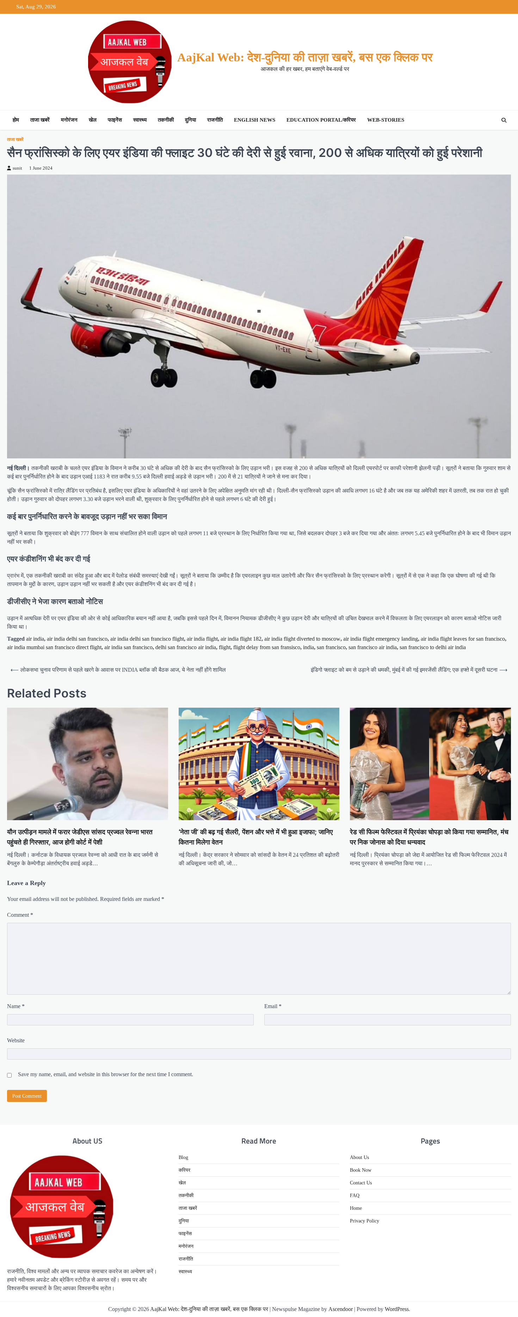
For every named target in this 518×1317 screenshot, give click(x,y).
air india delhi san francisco (77, 639)
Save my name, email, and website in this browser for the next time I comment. (105, 1074)
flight (224, 647)
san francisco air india (373, 647)
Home (356, 1208)
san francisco (331, 647)
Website (16, 1040)
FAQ (354, 1195)
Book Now (360, 1170)
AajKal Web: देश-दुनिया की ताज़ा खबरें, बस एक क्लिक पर (305, 57)
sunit (17, 168)
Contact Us (361, 1182)
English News (254, 120)
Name (16, 1006)
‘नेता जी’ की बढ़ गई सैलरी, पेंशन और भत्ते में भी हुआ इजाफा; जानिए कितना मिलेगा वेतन (256, 837)
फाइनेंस (115, 120)
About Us (359, 1157)
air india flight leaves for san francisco (463, 639)
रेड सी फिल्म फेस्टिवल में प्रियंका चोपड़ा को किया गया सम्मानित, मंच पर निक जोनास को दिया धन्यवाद (429, 837)
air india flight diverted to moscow (302, 639)
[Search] (504, 120)
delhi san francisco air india (185, 647)
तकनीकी (166, 120)
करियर (184, 1170)
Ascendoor (340, 1309)
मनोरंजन (69, 120)
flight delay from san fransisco (266, 647)
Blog (183, 1157)
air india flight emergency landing (380, 639)
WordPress (397, 1309)
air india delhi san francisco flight (147, 639)
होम (16, 120)
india (308, 647)
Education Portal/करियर (321, 120)
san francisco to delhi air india (433, 647)
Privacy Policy (364, 1221)
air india (35, 639)
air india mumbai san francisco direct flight (54, 647)
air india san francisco (128, 647)
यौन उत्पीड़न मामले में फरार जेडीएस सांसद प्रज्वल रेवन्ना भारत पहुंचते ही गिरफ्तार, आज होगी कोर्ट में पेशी (80, 837)
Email (273, 1006)
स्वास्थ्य (140, 120)
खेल (93, 120)
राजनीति (215, 120)
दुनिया (190, 120)
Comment (20, 915)
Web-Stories (385, 120)
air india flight (202, 639)
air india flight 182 (241, 639)
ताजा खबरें (40, 120)
